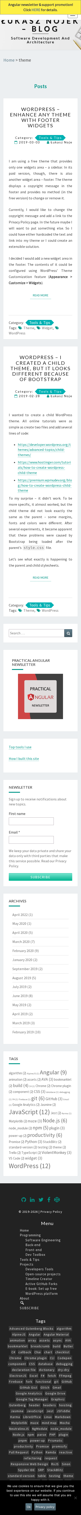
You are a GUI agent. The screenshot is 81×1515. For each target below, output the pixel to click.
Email (13, 84)
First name (16, 65)
